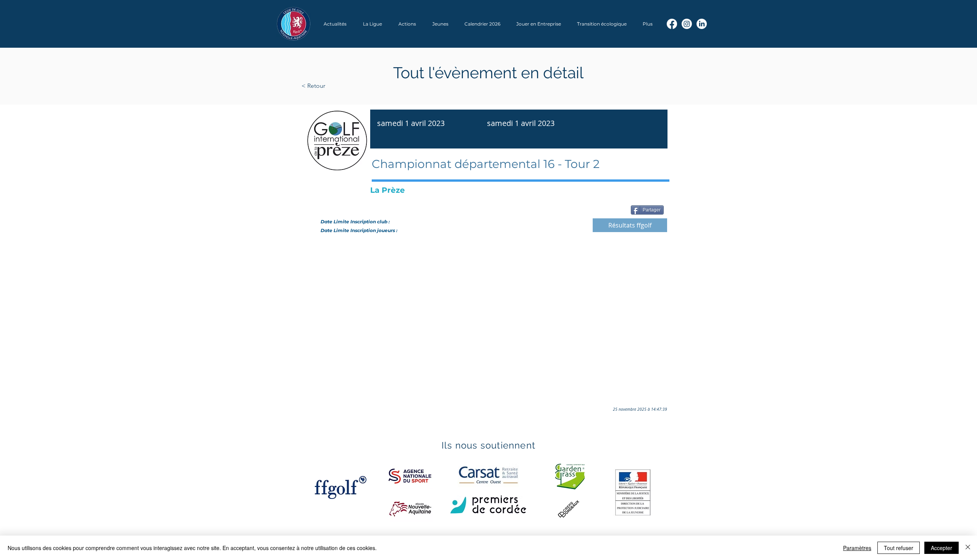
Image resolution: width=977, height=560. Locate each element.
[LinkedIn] (701, 24)
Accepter (941, 548)
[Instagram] (687, 24)
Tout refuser (898, 548)
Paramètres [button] (857, 548)
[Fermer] (967, 548)
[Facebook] (672, 24)
